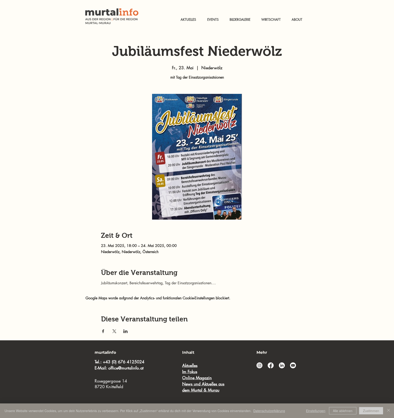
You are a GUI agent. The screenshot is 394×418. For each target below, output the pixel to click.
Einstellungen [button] (315, 410)
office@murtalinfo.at (125, 368)
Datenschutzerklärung (269, 410)
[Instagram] (259, 365)
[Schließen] (388, 410)
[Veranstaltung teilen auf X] (114, 331)
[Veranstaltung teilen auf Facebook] (103, 331)
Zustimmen (371, 410)
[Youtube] (293, 365)
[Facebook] (271, 365)
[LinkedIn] (282, 365)
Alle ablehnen (343, 410)
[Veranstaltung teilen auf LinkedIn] (125, 331)
